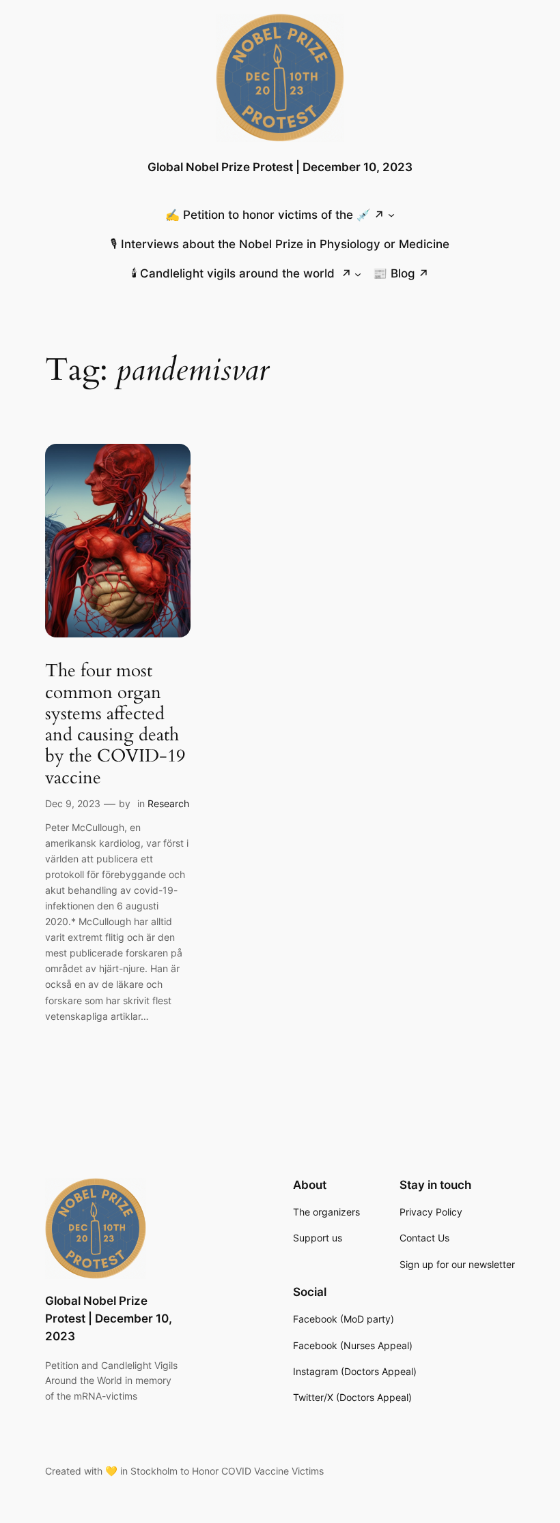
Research (168, 803)
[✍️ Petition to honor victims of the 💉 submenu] (391, 214)
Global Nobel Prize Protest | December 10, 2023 (280, 167)
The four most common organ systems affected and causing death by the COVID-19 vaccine (115, 724)
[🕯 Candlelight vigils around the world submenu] (357, 273)
